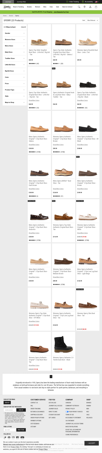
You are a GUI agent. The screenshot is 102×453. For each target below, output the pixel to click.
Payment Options (36, 420)
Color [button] (7, 77)
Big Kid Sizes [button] (9, 71)
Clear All (23, 27)
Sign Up (7, 402)
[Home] (7, 7)
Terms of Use (70, 414)
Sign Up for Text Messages (13, 407)
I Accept (91, 443)
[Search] (79, 6)
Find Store (21, 430)
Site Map (33, 426)
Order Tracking (74, 1)
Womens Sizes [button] (10, 39)
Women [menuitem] (37, 7)
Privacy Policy (70, 408)
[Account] (91, 7)
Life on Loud (52, 402)
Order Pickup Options (37, 417)
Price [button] (7, 83)
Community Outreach (72, 405)
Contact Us (34, 402)
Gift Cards (52, 417)
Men (87, 408)
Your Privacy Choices (76, 411)
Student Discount (54, 414)
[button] (97, 2)
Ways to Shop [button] (9, 102)
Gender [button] (7, 33)
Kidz (87, 411)
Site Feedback (35, 423)
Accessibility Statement (73, 417)
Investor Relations (72, 426)
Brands (88, 402)
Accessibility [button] (89, 1)
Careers (68, 402)
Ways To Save (53, 411)
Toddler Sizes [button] (10, 58)
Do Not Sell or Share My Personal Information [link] (73, 430)
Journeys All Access (55, 405)
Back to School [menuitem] (67, 7)
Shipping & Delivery (37, 414)
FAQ (32, 405)
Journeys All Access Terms (74, 423)
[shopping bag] (96, 6)
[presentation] (18, 7)
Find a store (8, 426)
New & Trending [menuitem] (18, 7)
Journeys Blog (53, 408)
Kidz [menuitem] (51, 7)
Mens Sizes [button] (9, 46)
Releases (89, 417)
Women (88, 405)
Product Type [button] (9, 90)
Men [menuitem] (44, 7)
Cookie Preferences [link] (72, 434)
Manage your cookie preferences (13, 444)
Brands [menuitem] (29, 7)
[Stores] (85, 6)
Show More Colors (34, 100)
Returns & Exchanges (37, 411)
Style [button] (6, 96)
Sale (87, 414)
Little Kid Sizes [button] (10, 64)
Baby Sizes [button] (8, 52)
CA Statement (70, 420)
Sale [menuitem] (57, 7)
